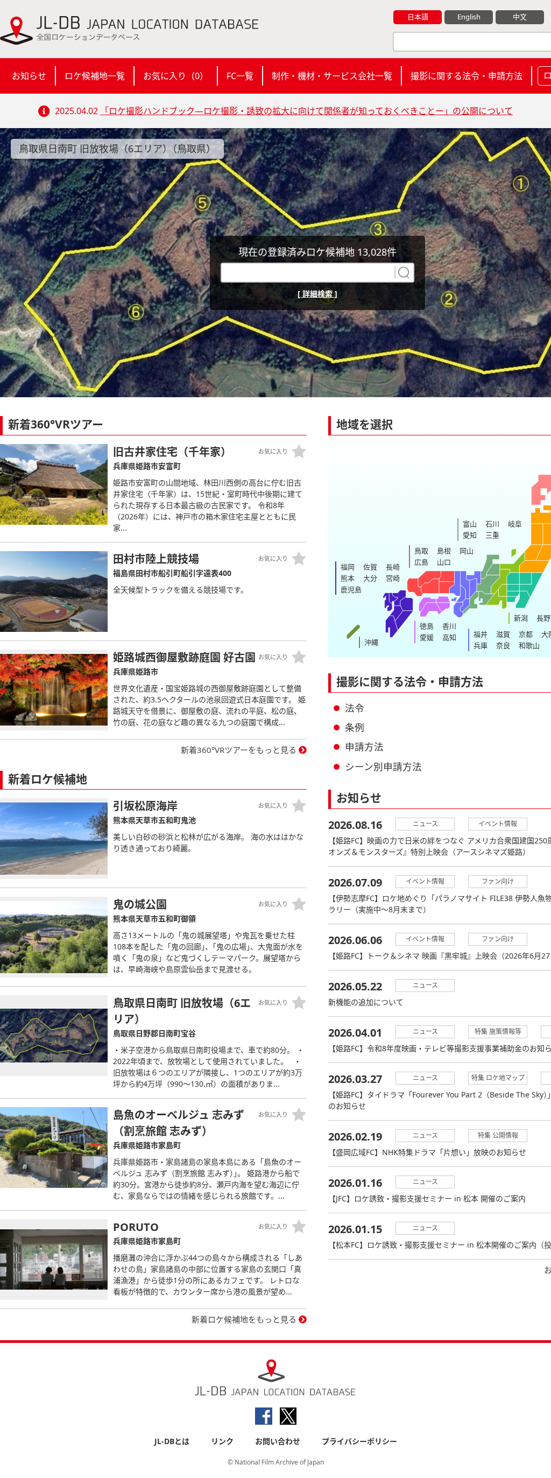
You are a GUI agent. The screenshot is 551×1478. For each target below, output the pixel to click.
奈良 (503, 645)
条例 (354, 727)
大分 (370, 578)
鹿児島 (351, 589)
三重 (492, 535)
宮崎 (393, 578)
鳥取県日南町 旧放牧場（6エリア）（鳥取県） (117, 148)
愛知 (470, 535)
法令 (354, 707)
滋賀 (503, 634)
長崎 (393, 567)
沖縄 (371, 642)
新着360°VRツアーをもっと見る (238, 749)
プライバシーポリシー (359, 1441)
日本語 (417, 17)
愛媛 (427, 637)
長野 (543, 618)
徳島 (427, 626)
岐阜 (515, 524)
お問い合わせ (277, 1441)
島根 (444, 550)
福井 (481, 634)
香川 (449, 626)
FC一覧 (240, 76)
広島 (421, 562)
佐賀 (370, 567)
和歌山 (529, 645)
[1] (402, 272)
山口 (444, 562)
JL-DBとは (171, 1441)
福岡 (348, 567)
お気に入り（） (175, 76)
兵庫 (481, 645)
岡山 (467, 550)
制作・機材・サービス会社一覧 (332, 76)
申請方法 (364, 746)
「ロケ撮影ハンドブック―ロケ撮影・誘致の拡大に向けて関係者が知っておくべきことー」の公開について (306, 111)
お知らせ (29, 76)
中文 (520, 17)
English (469, 17)
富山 (470, 524)
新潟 (521, 618)
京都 (526, 634)
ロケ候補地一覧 (95, 76)
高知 (449, 637)
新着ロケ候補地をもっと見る (244, 1319)
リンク (222, 1441)
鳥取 (421, 550)
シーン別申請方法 (383, 766)
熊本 (348, 578)
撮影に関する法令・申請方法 (466, 76)
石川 (492, 524)
